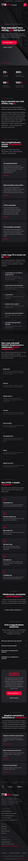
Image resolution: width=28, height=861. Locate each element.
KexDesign (21, 858)
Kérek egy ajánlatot (8, 43)
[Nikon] (15, 787)
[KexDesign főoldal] (9, 5)
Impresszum (4, 852)
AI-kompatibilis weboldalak (12, 227)
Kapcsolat (3, 833)
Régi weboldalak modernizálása (13, 185)
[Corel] (6, 787)
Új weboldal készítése (10, 163)
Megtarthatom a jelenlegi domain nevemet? (9, 651)
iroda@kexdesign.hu (6, 842)
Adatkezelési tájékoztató (14, 852)
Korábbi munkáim (7, 48)
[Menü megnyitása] (25, 4)
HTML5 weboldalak (10, 205)
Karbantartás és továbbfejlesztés (9, 820)
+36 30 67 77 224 (5, 839)
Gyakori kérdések (5, 831)
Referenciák (4, 826)
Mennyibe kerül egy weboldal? (9, 645)
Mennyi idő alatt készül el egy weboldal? (11, 641)
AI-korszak (4, 828)
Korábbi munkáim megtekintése (13, 610)
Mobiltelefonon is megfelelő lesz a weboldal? (10, 657)
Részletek (6, 175)
